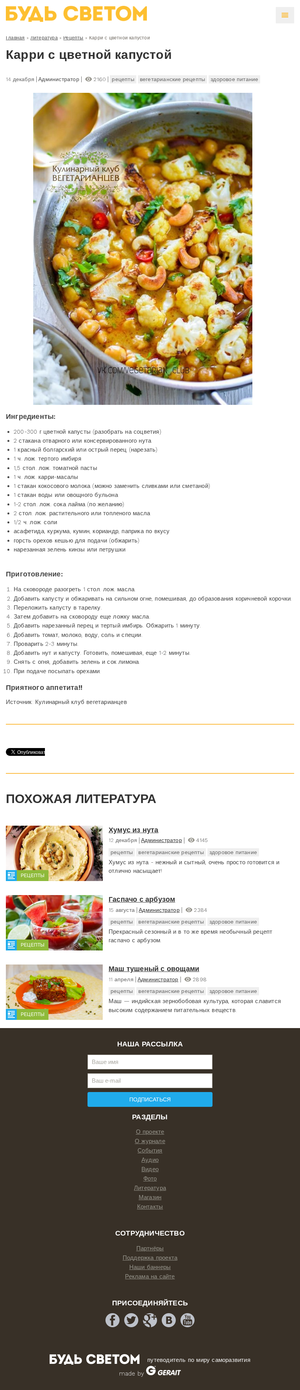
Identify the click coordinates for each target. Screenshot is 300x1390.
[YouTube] (187, 1320)
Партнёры (150, 1248)
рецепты (123, 79)
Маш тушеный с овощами (154, 968)
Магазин (150, 1197)
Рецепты (73, 38)
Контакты (150, 1206)
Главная (15, 38)
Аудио (150, 1159)
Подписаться (150, 1099)
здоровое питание (234, 79)
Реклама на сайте (150, 1276)
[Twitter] (131, 1320)
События (150, 1150)
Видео (150, 1169)
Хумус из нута (134, 830)
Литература (44, 38)
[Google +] (150, 1320)
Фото (150, 1178)
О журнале (150, 1141)
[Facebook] (112, 1320)
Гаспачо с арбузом (142, 899)
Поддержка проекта (150, 1257)
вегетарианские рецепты (172, 79)
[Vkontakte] (169, 1320)
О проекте (150, 1131)
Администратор (161, 840)
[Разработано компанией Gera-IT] (163, 1373)
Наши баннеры (150, 1267)
